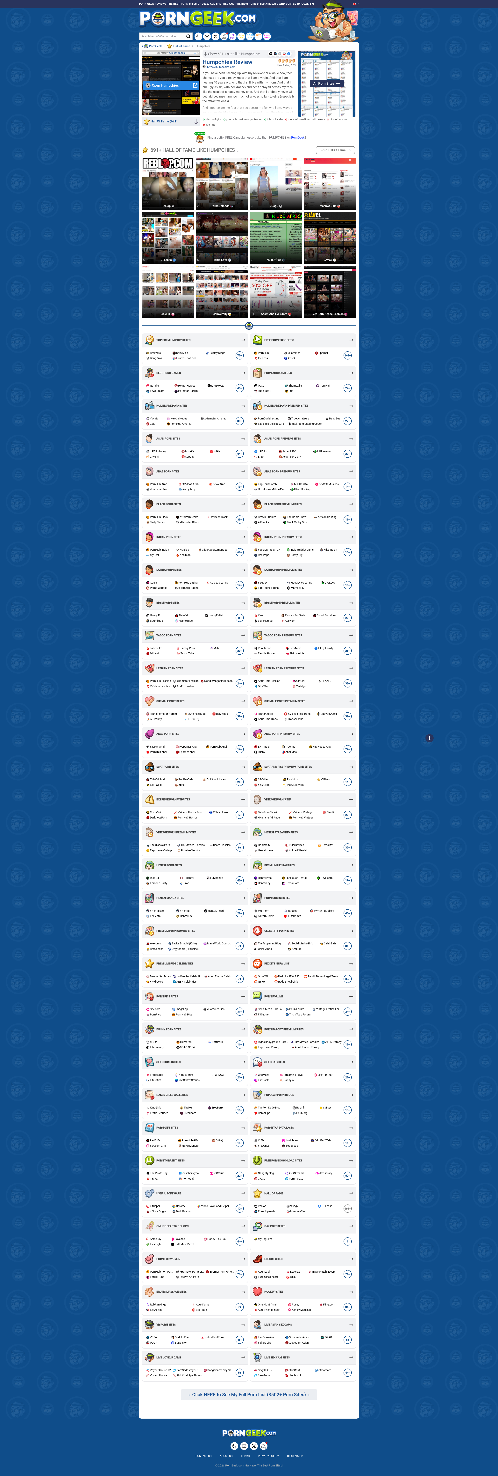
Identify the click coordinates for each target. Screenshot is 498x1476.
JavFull (166, 314)
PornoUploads (220, 206)
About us (226, 1456)
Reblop (166, 206)
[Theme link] (198, 36)
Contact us (203, 1456)
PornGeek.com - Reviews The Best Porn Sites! (254, 1465)
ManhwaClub (328, 206)
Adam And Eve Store (274, 314)
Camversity (220, 314)
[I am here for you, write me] (207, 36)
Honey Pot (241, 36)
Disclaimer (295, 1456)
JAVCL (328, 260)
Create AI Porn (267, 36)
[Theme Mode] (234, 1446)
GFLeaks (166, 260)
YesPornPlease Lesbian (328, 314)
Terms (245, 1456)
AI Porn (232, 36)
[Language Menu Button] (356, 4)
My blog (224, 36)
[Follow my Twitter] (215, 36)
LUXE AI (258, 36)
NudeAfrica (274, 260)
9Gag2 (274, 206)
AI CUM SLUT (250, 36)
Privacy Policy (268, 1456)
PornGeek (297, 137)
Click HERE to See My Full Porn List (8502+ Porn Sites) (249, 1394)
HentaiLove (220, 260)
